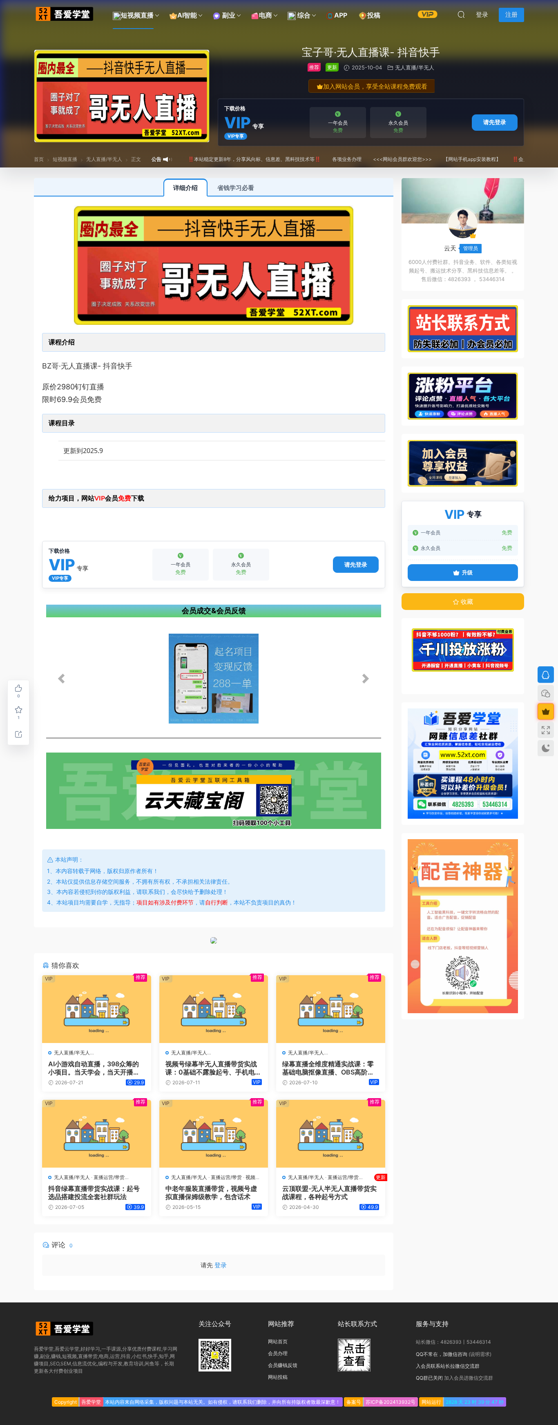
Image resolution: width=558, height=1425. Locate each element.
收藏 (466, 601)
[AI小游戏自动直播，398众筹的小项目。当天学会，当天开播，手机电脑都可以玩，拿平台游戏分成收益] (96, 1009)
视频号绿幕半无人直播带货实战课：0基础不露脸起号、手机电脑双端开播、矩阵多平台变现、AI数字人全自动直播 (213, 1068)
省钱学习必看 (235, 188)
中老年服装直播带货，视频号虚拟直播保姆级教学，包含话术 (211, 1192)
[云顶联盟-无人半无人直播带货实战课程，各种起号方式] (330, 1134)
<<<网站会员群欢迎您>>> (382, 159)
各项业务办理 (326, 159)
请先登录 (494, 121)
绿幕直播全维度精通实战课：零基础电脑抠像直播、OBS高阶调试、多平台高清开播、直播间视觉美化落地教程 (328, 1068)
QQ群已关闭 (429, 1378)
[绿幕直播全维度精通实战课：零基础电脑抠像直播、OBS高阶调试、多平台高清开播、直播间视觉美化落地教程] (330, 1009)
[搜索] (461, 14)
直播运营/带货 (109, 1177)
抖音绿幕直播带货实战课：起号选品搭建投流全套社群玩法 (94, 1192)
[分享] (18, 734)
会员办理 (278, 1353)
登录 (220, 1265)
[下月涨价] (427, 14)
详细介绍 (185, 188)
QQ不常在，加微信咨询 (441, 1354)
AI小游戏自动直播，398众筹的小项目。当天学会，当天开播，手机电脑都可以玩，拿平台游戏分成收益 (94, 1068)
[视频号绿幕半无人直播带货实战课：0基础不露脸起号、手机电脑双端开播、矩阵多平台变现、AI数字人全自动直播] (213, 1009)
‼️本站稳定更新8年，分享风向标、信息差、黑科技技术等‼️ (233, 159)
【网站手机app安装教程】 (451, 159)
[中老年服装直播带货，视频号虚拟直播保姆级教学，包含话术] (213, 1134)
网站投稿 (278, 1377)
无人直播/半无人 (414, 67)
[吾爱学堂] (64, 14)
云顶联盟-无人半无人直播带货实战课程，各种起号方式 (330, 1192)
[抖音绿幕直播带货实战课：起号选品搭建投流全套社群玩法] (96, 1134)
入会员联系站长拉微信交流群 (448, 1366)
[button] (213, 679)
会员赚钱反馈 (282, 1365)
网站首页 (278, 1341)
